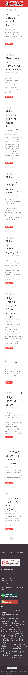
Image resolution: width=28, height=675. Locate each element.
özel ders (24, 621)
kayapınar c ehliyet (9, 615)
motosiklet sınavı (11, 642)
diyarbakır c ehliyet (9, 619)
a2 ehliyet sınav (19, 623)
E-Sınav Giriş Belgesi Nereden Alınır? (12, 18)
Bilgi (16, 28)
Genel (16, 365)
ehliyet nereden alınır (13, 621)
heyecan (8, 651)
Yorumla (11, 362)
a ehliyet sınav (3, 610)
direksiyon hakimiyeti (21, 615)
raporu (19, 619)
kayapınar (5, 625)
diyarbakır (10, 631)
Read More (9, 43)
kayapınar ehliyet (8, 623)
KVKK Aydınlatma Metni (7, 569)
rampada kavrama (9, 610)
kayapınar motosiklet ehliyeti (13, 641)
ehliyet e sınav (16, 642)
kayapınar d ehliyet (16, 636)
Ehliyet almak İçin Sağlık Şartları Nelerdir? (12, 185)
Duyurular (17, 407)
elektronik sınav (16, 657)
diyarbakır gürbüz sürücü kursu (11, 628)
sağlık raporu (9, 649)
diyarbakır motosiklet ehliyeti (13, 645)
